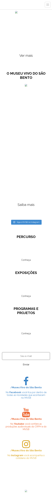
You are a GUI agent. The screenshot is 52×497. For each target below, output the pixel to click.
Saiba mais (26, 205)
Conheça (26, 260)
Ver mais (26, 55)
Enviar (26, 364)
